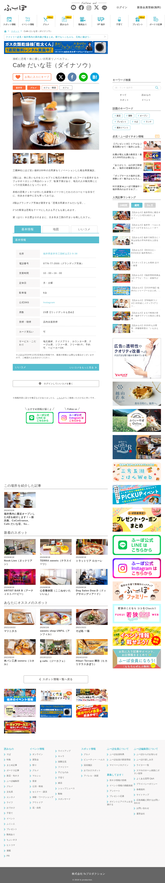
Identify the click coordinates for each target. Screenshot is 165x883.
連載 (9, 850)
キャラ (61, 756)
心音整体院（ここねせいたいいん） (55, 592)
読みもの (64, 24)
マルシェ (36, 775)
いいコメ (84, 229)
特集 (9, 759)
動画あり (82, 24)
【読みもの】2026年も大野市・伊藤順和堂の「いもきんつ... (144, 328)
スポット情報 (88, 748)
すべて (123, 95)
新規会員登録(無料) (149, 7)
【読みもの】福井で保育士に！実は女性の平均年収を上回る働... (145, 240)
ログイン (121, 7)
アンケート (115, 791)
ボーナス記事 (156, 24)
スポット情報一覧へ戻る (58, 679)
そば (9, 754)
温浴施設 (88, 765)
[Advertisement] (56, 455)
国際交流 (62, 761)
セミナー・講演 (39, 792)
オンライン (37, 754)
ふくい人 (11, 824)
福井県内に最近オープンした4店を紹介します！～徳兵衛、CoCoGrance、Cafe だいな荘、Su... (19, 518)
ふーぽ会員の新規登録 (120, 759)
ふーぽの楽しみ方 (144, 759)
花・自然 (36, 808)
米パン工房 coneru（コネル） (19, 662)
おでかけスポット (92, 770)
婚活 (60, 783)
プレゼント (137, 24)
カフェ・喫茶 (50, 88)
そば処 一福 (83, 631)
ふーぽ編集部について (146, 748)
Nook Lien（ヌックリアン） (18, 562)
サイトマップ (142, 794)
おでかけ (11, 808)
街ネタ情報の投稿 (118, 780)
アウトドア (37, 802)
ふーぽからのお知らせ (146, 754)
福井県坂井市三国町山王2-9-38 (60, 253)
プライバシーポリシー (146, 784)
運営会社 (140, 813)
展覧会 (35, 759)
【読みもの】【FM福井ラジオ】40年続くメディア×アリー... (144, 303)
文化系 (10, 792)
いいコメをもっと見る (82, 367)
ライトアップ (64, 751)
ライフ (10, 802)
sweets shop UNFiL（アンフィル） (55, 632)
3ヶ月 (150, 205)
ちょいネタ (12, 840)
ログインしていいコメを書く (58, 383)
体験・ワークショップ (42, 797)
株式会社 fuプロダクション (88, 873)
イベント (28, 24)
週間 (136, 205)
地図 (56, 229)
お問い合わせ (142, 808)
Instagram (49, 302)
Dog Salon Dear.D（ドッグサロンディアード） (91, 592)
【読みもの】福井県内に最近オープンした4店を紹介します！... (145, 215)
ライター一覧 (142, 765)
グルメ (46, 24)
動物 (60, 794)
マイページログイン (119, 765)
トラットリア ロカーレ (89, 560)
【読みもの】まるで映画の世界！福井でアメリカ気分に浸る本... (145, 316)
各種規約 (140, 789)
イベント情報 (37, 748)
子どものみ (63, 772)
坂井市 (19, 88)
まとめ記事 (12, 765)
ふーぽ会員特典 (117, 754)
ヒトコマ (11, 845)
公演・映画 (37, 786)
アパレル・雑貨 (91, 775)
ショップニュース (66, 788)
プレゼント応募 (117, 796)
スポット (9, 24)
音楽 (34, 781)
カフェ (66, 88)
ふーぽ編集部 (13, 781)
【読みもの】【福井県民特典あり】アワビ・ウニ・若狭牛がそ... (145, 278)
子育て (119, 24)
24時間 (123, 205)
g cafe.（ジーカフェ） (53, 661)
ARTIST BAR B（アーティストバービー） (18, 592)
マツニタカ (10, 631)
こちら (60, 398)
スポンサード (64, 799)
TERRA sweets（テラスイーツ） (56, 562)
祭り (34, 765)
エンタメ (11, 797)
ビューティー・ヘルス (94, 759)
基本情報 (27, 229)
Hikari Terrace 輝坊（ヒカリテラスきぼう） (91, 662)
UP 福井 (101, 24)
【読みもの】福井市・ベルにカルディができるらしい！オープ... (145, 228)
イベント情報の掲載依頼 (121, 785)
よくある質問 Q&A (145, 778)
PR (8, 856)
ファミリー (63, 767)
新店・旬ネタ (13, 775)
